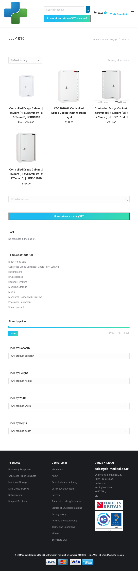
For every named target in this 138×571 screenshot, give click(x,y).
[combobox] (69, 356)
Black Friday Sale (17, 261)
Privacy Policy (59, 514)
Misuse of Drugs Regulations (67, 507)
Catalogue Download (63, 488)
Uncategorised (16, 307)
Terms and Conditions (63, 527)
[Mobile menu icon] (132, 13)
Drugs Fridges (15, 277)
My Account (58, 469)
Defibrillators (15, 271)
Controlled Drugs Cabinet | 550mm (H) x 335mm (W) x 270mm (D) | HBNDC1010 (26, 174)
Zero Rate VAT (59, 539)
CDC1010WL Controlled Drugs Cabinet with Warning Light (69, 113)
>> (88, 10)
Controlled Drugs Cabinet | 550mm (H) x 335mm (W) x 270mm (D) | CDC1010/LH (111, 113)
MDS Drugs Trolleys (18, 488)
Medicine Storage (17, 287)
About (55, 476)
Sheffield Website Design (111, 555)
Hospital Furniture (17, 282)
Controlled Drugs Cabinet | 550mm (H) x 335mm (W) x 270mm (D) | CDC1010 (26, 113)
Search (126, 199)
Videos (55, 533)
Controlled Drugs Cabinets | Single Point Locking (33, 266)
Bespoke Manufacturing (64, 482)
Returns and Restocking (64, 520)
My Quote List (119, 14)
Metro (11, 292)
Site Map (93, 555)
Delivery (56, 495)
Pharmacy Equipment (19, 302)
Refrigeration (15, 495)
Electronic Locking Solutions (66, 501)
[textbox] (22, 356)
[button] (82, 99)
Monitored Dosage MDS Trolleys (25, 297)
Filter (13, 333)
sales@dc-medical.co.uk (112, 469)
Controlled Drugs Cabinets (22, 476)
